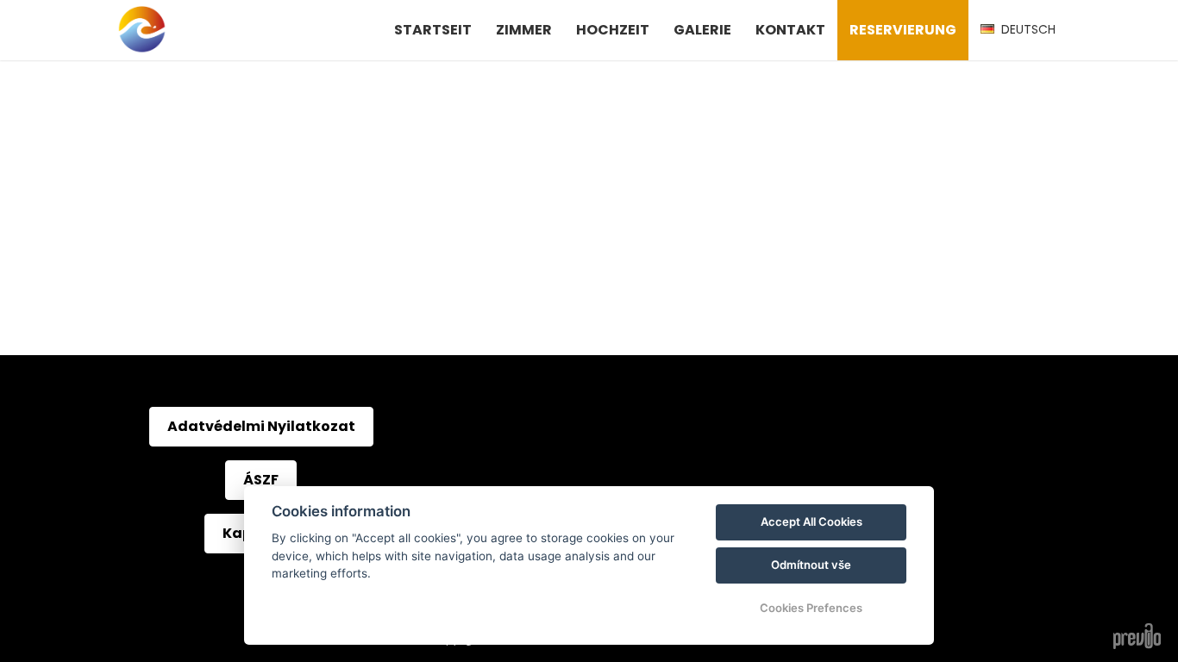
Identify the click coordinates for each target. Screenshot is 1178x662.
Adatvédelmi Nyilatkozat (261, 426)
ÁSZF (261, 480)
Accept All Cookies (811, 521)
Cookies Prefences (811, 608)
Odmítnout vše (811, 564)
